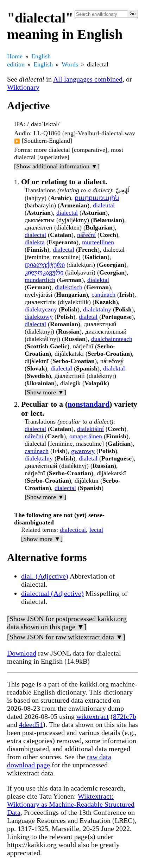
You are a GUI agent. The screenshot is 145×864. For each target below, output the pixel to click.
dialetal (88, 316)
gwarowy (83, 450)
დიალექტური (45, 264)
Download (21, 653)
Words (70, 64)
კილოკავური (44, 272)
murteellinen (98, 242)
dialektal (98, 279)
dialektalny (97, 309)
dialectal (67, 212)
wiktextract (92, 716)
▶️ (17, 141)
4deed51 (31, 724)
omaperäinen (85, 436)
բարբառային (97, 197)
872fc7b (124, 716)
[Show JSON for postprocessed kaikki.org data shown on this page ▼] (67, 623)
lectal (96, 529)
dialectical (73, 529)
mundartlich (40, 279)
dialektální (90, 428)
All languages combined (87, 79)
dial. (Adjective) (44, 576)
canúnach (103, 294)
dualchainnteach (111, 338)
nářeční (86, 234)
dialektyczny (41, 309)
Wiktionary (23, 87)
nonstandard (88, 404)
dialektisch (68, 287)
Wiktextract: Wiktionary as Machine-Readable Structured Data (70, 804)
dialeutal (104, 205)
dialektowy (39, 316)
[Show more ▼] (45, 392)
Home (15, 56)
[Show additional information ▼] (57, 166)
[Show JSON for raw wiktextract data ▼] (66, 637)
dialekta (35, 242)
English (43, 64)
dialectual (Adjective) (52, 593)
